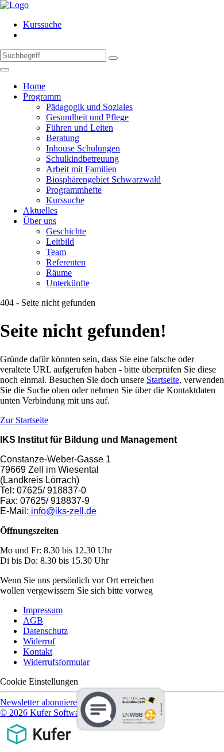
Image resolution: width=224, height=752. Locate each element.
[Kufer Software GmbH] (39, 746)
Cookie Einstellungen (39, 681)
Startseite (162, 380)
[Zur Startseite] (14, 5)
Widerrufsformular (56, 662)
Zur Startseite (24, 420)
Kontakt (37, 651)
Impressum (43, 610)
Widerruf (39, 641)
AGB (33, 620)
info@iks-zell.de (62, 511)
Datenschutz (45, 631)
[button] (41, 702)
